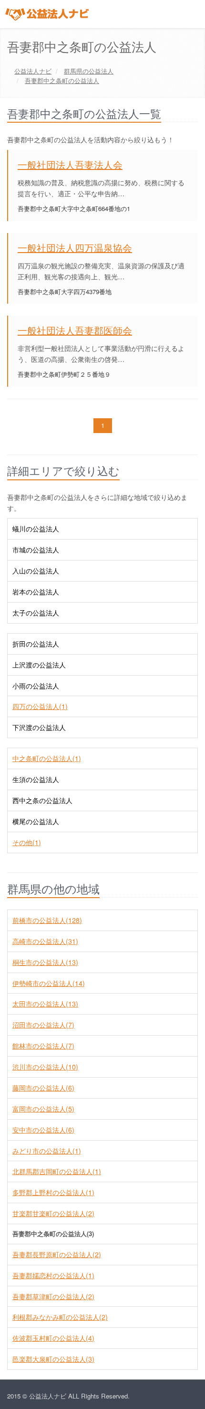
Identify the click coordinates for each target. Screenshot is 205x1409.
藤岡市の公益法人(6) (43, 1087)
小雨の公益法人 (35, 685)
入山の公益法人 (35, 570)
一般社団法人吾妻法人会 (70, 164)
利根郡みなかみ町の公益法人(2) (60, 1317)
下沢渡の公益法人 (39, 727)
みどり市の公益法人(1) (46, 1150)
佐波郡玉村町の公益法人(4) (53, 1338)
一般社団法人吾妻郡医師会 (75, 330)
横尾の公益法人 (35, 821)
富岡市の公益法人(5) (43, 1108)
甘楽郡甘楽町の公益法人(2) (53, 1213)
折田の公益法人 (35, 643)
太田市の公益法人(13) (45, 1003)
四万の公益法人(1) (40, 706)
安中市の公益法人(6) (43, 1129)
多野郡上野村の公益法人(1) (53, 1192)
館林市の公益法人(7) (43, 1045)
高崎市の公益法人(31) (45, 941)
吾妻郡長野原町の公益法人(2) (56, 1254)
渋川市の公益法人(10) (45, 1066)
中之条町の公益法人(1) (46, 758)
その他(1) (26, 842)
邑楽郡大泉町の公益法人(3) (53, 1359)
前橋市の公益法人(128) (47, 920)
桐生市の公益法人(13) (45, 962)
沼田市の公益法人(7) (43, 1024)
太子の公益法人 (35, 612)
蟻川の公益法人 (35, 528)
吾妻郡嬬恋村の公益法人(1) (53, 1275)
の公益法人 (88, 70)
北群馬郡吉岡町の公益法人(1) (56, 1171)
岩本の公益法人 (35, 591)
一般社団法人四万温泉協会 (75, 247)
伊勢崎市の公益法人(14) (48, 983)
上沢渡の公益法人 (39, 664)
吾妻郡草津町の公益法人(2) (53, 1296)
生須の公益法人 (35, 779)
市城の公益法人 (35, 549)
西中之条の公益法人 (42, 800)
